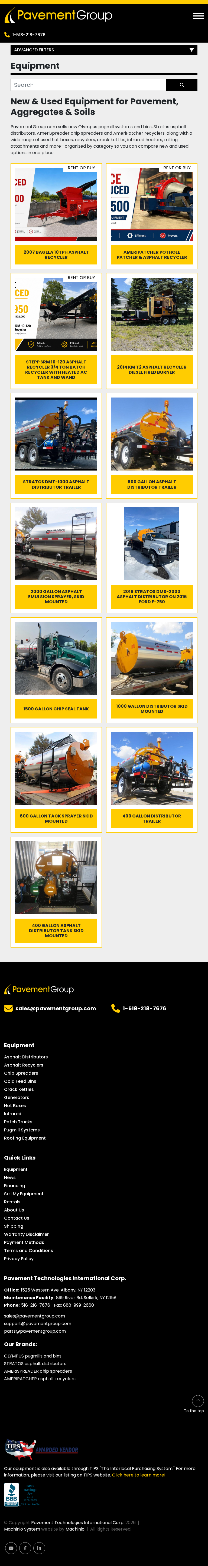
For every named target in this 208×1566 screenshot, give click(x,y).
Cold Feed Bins (20, 1081)
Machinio (75, 1529)
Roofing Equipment (25, 1138)
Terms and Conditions (28, 1250)
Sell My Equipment (24, 1194)
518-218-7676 (35, 1305)
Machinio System (22, 1529)
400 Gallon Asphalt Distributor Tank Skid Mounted (56, 930)
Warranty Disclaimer (26, 1234)
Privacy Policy (19, 1259)
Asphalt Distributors (26, 1057)
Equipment (16, 1169)
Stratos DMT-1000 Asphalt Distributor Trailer (56, 484)
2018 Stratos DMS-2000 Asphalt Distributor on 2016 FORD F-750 (152, 596)
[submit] (181, 85)
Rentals (12, 1202)
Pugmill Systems (22, 1130)
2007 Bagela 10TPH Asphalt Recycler (56, 254)
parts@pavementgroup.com (35, 1331)
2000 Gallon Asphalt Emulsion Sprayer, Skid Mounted (56, 596)
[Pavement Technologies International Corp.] (39, 989)
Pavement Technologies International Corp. (77, 1522)
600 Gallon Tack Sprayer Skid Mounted (56, 818)
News (10, 1177)
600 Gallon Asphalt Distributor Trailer (152, 484)
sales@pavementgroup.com (55, 1008)
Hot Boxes (15, 1106)
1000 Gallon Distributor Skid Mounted (152, 708)
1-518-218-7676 (29, 34)
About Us (14, 1210)
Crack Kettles (19, 1089)
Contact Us (16, 1218)
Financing (14, 1186)
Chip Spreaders (21, 1073)
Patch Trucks (18, 1122)
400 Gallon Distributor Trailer (151, 818)
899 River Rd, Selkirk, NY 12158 (86, 1297)
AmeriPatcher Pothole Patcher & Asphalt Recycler (152, 254)
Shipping (13, 1226)
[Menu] (198, 16)
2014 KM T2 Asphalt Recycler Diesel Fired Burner (152, 369)
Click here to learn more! (138, 1475)
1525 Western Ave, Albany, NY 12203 (58, 1290)
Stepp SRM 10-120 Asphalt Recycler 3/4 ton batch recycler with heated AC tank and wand (56, 370)
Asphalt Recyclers (23, 1065)
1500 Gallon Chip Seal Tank (56, 709)
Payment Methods (24, 1242)
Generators (16, 1097)
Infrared (12, 1114)
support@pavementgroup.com (37, 1323)
